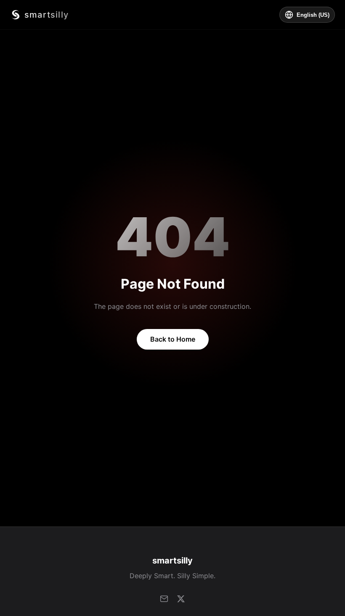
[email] (164, 599)
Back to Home (172, 339)
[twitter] (181, 599)
